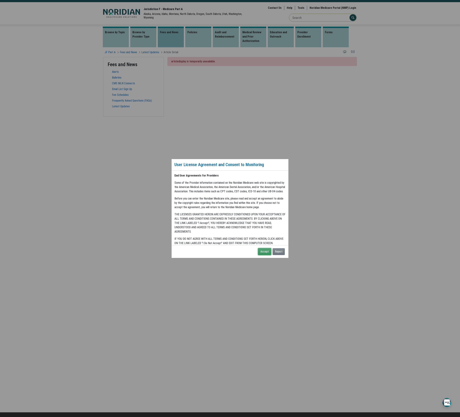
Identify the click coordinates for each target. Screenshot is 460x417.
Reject (278, 251)
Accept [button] (264, 251)
